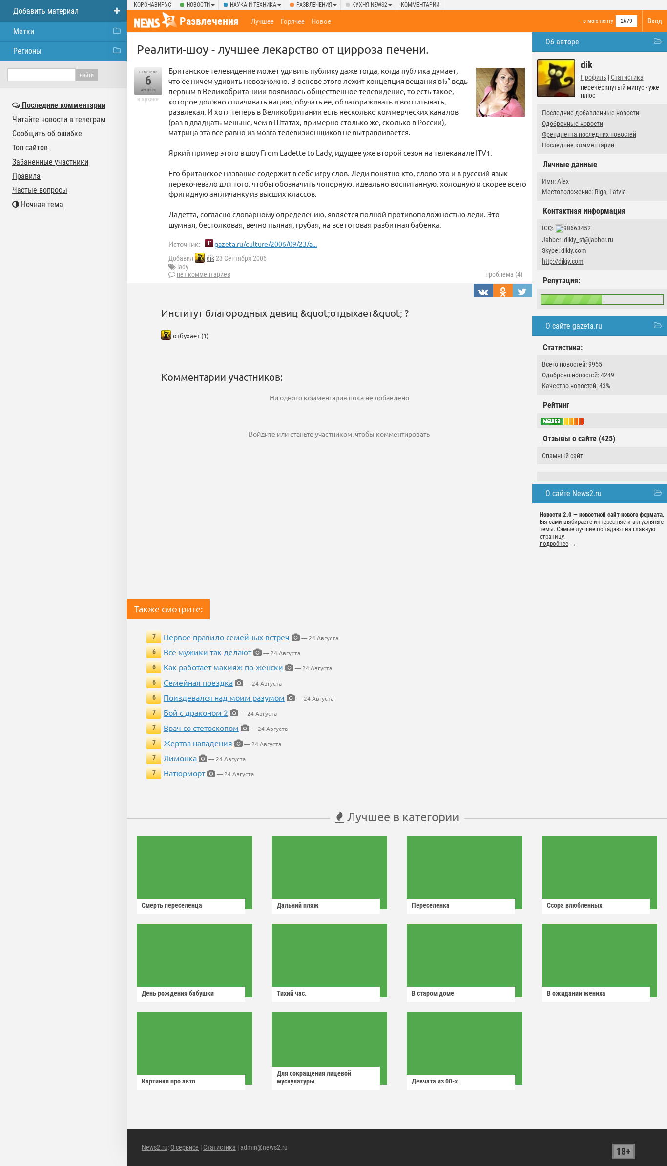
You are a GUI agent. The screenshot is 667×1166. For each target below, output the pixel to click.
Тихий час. (292, 993)
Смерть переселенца (172, 905)
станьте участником (321, 433)
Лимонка (180, 758)
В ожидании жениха (576, 993)
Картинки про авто (168, 1081)
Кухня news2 (369, 4)
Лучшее (262, 21)
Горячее (293, 21)
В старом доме (433, 993)
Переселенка (431, 905)
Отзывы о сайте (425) (579, 438)
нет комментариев (203, 274)
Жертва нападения (198, 743)
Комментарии (420, 4)
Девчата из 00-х (435, 1081)
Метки (23, 31)
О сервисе (184, 1147)
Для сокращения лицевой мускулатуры (314, 1077)
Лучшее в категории (401, 817)
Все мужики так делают (207, 652)
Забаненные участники (50, 162)
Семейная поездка (198, 682)
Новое (321, 21)
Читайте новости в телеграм (58, 119)
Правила (26, 176)
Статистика (627, 77)
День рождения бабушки (178, 993)
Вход (654, 21)
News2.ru (154, 1147)
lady (182, 267)
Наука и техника (253, 4)
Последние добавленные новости (590, 113)
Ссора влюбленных (574, 905)
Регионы (27, 51)
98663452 (577, 228)
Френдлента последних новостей (589, 134)
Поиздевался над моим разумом (224, 697)
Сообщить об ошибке (47, 133)
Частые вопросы (39, 190)
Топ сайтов (30, 147)
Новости (198, 4)
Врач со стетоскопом (201, 727)
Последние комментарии (578, 145)
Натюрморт (184, 773)
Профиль (593, 77)
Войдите (262, 433)
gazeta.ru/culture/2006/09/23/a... (265, 243)
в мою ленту (598, 21)
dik (210, 258)
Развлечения (314, 4)
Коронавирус (152, 4)
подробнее (554, 543)
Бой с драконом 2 (196, 712)
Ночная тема (41, 204)
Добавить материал (46, 11)
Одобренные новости (572, 123)
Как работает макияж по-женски (223, 667)
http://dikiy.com (563, 261)
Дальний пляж (298, 905)
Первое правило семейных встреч (227, 637)
